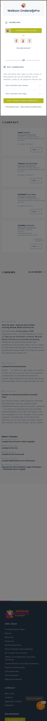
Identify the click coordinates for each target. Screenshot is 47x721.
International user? (12, 106)
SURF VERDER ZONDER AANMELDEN (22, 101)
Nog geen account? (23, 48)
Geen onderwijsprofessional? (30, 106)
